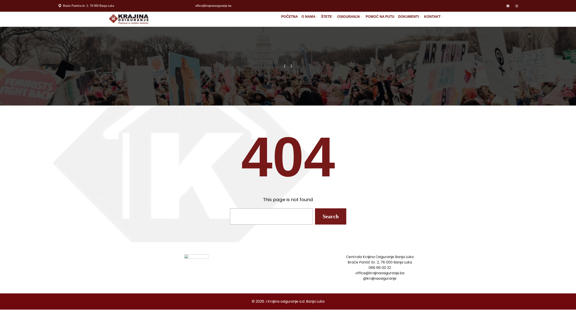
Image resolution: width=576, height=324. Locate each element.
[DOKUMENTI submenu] (420, 16)
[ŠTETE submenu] (333, 16)
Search (331, 216)
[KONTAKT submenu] (442, 16)
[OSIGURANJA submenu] (361, 16)
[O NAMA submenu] (316, 16)
